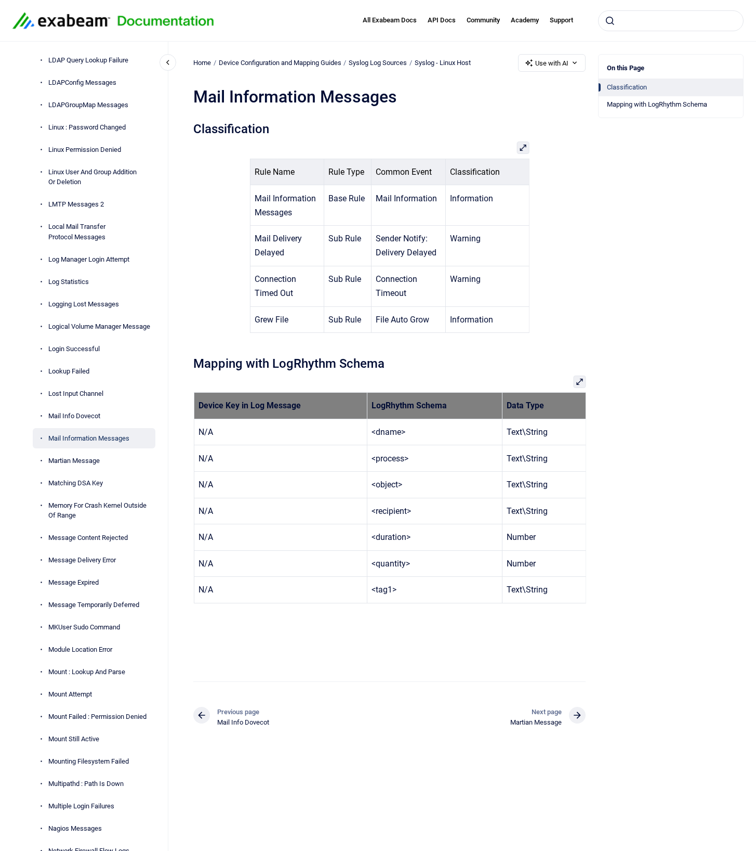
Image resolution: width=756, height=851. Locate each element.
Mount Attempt (70, 694)
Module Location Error (80, 649)
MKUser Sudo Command (84, 627)
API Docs (442, 20)
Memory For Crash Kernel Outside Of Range (97, 510)
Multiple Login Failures (81, 806)
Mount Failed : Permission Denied (97, 716)
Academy (525, 20)
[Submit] (610, 20)
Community (483, 20)
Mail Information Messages (88, 438)
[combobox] (671, 21)
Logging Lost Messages (83, 304)
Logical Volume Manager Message (99, 326)
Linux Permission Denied (84, 149)
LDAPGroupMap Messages (88, 105)
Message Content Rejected (88, 537)
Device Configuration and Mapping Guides (280, 63)
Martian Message (74, 461)
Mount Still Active (73, 739)
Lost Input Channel (75, 393)
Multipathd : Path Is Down (86, 784)
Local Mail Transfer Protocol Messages (76, 232)
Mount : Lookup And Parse (86, 672)
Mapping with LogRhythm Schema (657, 104)
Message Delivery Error (82, 560)
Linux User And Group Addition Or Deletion (92, 177)
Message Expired (73, 582)
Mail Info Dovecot (74, 416)
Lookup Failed (68, 371)
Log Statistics (68, 282)
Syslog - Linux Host (443, 63)
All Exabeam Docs (390, 20)
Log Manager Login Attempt (88, 259)
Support (561, 20)
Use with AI (551, 63)
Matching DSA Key (75, 483)
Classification (627, 87)
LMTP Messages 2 (76, 204)
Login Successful (74, 349)
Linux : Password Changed (87, 127)
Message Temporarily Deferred (93, 605)
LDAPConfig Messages (82, 82)
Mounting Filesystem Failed (88, 761)
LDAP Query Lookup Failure (88, 60)
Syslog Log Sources (378, 63)
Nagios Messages (75, 828)
